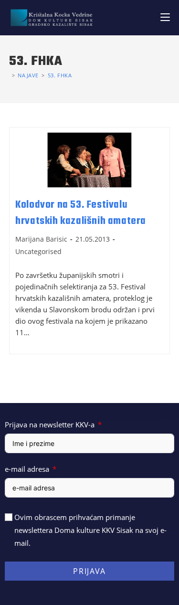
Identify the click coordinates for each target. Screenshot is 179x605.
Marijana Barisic (41, 239)
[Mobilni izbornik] (165, 17)
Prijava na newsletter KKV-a (50, 424)
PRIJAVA (89, 571)
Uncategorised (38, 251)
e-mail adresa (27, 469)
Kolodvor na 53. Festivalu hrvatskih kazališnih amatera (80, 213)
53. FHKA (60, 75)
